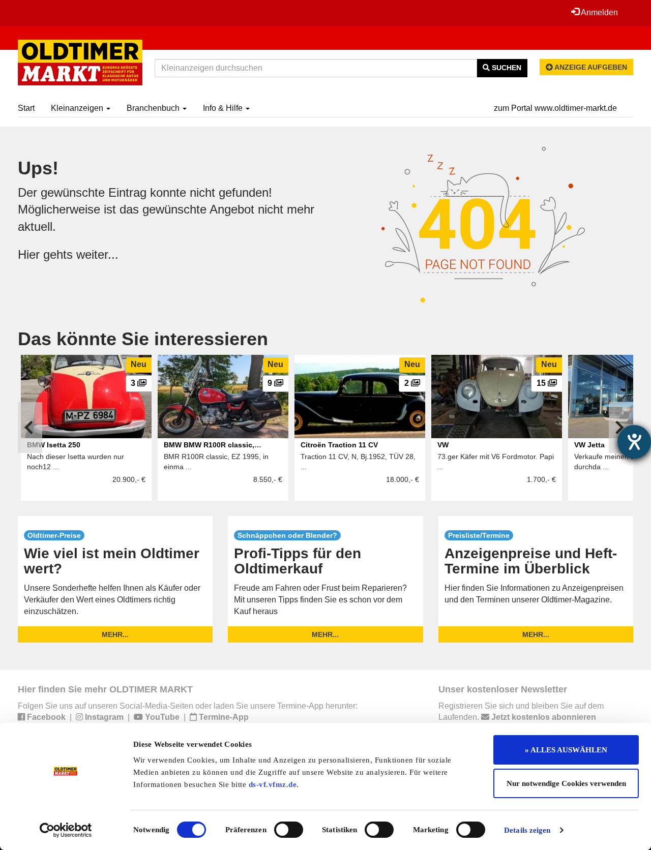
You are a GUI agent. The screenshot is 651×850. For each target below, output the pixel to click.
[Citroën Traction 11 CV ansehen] (359, 396)
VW (443, 445)
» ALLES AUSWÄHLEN (566, 750)
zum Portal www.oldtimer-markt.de (555, 108)
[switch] (288, 830)
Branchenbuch (154, 108)
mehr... (115, 634)
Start (26, 108)
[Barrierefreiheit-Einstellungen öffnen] (634, 442)
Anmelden (598, 12)
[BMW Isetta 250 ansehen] (86, 396)
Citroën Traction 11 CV (339, 445)
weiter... (97, 254)
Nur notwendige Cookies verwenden (566, 783)
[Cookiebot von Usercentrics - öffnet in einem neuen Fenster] (65, 830)
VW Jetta (589, 445)
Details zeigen (527, 830)
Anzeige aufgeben (590, 67)
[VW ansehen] (496, 396)
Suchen (505, 68)
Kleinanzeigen (78, 108)
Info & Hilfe (224, 108)
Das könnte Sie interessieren (143, 338)
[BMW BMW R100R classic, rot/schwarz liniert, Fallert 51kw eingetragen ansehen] (223, 396)
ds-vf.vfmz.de (273, 784)
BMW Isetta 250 (53, 445)
